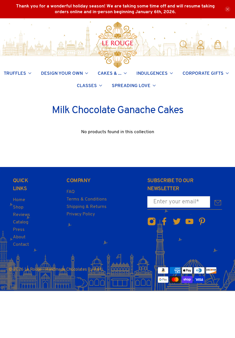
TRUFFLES (15, 73)
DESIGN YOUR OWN (62, 73)
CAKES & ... (110, 73)
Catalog (20, 222)
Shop (18, 207)
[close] (227, 9)
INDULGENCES (152, 73)
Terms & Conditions (86, 199)
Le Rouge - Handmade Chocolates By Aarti (64, 270)
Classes (87, 86)
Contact (21, 244)
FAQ (70, 192)
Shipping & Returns (86, 207)
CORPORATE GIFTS (203, 73)
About (19, 237)
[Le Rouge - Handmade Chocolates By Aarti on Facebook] (164, 225)
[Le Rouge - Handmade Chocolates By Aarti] (117, 44)
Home (19, 200)
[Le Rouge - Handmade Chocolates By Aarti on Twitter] (177, 225)
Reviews (21, 215)
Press (19, 229)
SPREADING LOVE (131, 86)
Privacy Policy (80, 214)
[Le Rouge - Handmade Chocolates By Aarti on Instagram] (151, 225)
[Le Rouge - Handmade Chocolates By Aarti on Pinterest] (202, 225)
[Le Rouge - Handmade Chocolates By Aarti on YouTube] (189, 225)
